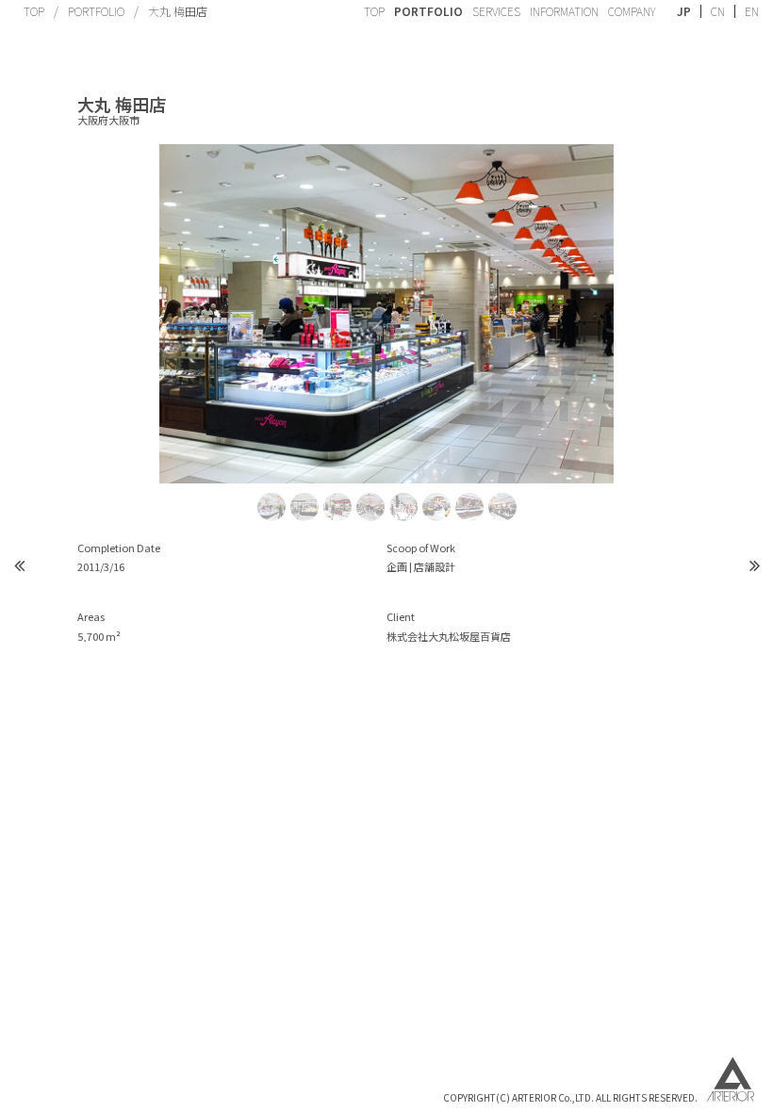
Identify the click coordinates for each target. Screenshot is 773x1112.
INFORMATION (564, 11)
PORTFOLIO (96, 11)
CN (718, 11)
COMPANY (631, 11)
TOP (34, 11)
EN (752, 11)
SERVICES (496, 11)
